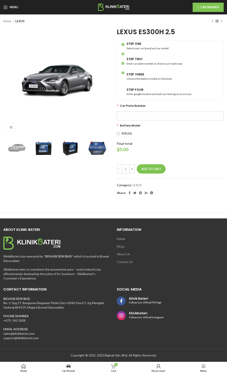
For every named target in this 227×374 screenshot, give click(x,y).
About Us (123, 254)
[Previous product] (212, 21)
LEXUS (20, 21)
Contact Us (125, 262)
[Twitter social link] (135, 193)
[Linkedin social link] (146, 193)
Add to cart (151, 169)
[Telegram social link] (152, 193)
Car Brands (209, 7)
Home (7, 21)
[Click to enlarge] (11, 127)
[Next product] (221, 21)
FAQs (121, 246)
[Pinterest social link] (140, 193)
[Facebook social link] (129, 193)
